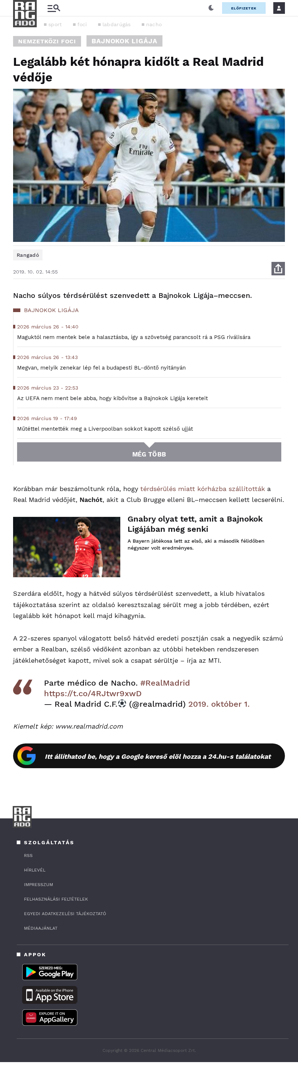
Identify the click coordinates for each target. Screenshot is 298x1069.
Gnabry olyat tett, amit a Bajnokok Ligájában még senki (195, 524)
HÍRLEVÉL (34, 870)
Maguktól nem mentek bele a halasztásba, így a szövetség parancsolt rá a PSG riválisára (133, 337)
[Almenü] (54, 8)
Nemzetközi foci (47, 41)
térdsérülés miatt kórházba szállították (202, 488)
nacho (154, 24)
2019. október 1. (219, 704)
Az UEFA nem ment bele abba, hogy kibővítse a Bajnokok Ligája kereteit (112, 398)
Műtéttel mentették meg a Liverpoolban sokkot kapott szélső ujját (105, 429)
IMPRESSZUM (38, 884)
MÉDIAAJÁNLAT (40, 928)
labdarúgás (116, 24)
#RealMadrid (165, 682)
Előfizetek (244, 8)
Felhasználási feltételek (56, 899)
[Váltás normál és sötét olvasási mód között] (211, 8)
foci (82, 24)
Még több (149, 454)
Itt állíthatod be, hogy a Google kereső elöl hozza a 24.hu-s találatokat (158, 756)
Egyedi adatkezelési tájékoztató (65, 913)
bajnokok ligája (124, 41)
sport (55, 24)
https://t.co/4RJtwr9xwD (93, 693)
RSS (28, 855)
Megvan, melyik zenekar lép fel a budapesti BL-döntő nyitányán (101, 367)
